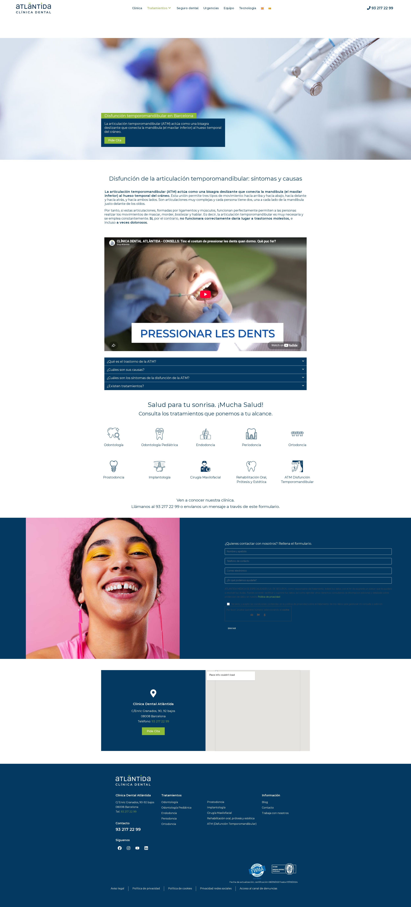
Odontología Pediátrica (159, 445)
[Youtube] (137, 848)
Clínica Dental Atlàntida (153, 704)
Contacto (123, 823)
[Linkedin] (146, 848)
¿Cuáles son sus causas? (125, 370)
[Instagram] (128, 848)
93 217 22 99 (160, 721)
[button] (205, 362)
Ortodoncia (297, 445)
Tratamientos (171, 795)
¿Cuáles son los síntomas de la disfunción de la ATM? (148, 378)
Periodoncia (251, 445)
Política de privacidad (269, 597)
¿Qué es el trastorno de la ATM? (131, 361)
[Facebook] (120, 848)
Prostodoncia (113, 477)
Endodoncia (205, 445)
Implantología (160, 477)
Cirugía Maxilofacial (205, 477)
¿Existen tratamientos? (125, 386)
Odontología (113, 445)
